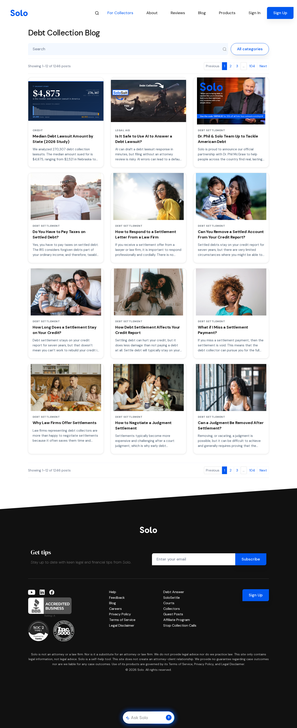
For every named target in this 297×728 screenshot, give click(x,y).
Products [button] (227, 12)
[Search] (97, 13)
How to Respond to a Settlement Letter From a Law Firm (145, 234)
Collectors (171, 608)
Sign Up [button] (280, 12)
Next (263, 66)
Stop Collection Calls (179, 625)
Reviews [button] (178, 12)
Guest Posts (173, 614)
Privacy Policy (120, 614)
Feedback (117, 597)
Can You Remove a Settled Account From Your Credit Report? (231, 234)
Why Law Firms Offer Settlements (64, 422)
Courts (168, 603)
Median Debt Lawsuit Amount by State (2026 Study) (63, 139)
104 (252, 66)
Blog (112, 603)
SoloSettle (171, 597)
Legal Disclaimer (121, 625)
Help (112, 592)
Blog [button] (202, 12)
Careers (115, 608)
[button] (169, 717)
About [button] (152, 12)
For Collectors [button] (120, 12)
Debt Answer (173, 592)
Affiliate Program (176, 619)
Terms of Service (122, 619)
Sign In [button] (254, 12)
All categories (250, 49)
